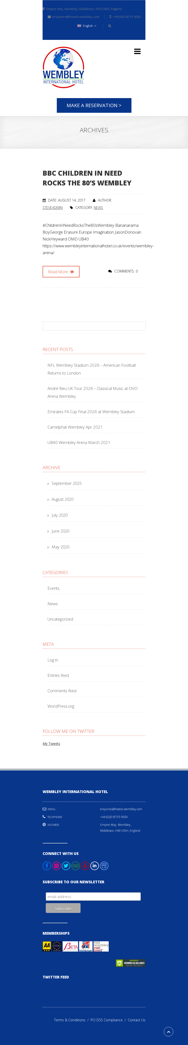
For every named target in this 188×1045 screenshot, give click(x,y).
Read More (58, 271)
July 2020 (60, 515)
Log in (52, 660)
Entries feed (58, 675)
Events (53, 588)
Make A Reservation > (94, 105)
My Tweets (51, 743)
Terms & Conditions (72, 1020)
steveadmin (53, 207)
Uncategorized (60, 619)
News (98, 207)
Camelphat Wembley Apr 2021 (75, 427)
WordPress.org (60, 706)
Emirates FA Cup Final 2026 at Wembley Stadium (91, 411)
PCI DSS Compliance (109, 1020)
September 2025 (67, 483)
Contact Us (136, 1020)
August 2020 (62, 499)
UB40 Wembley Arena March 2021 (78, 442)
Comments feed (61, 690)
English (88, 26)
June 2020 (60, 531)
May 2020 (60, 547)
